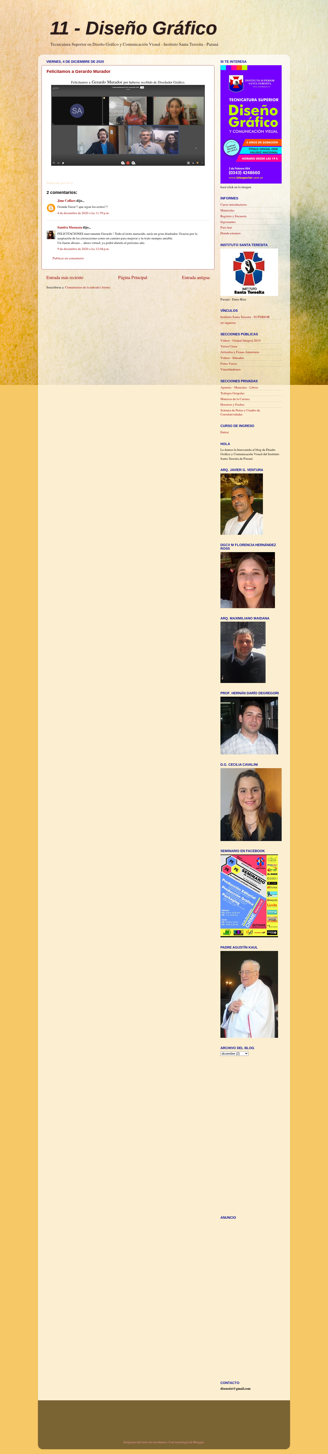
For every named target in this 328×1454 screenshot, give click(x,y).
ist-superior (228, 322)
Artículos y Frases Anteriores (239, 352)
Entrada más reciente (64, 277)
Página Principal (132, 277)
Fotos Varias (228, 363)
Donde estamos (230, 233)
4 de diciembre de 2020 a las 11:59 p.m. (83, 213)
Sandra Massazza (69, 227)
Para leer (226, 227)
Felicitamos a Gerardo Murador (78, 71)
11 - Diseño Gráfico (133, 28)
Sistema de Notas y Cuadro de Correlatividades (240, 412)
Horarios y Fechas (232, 404)
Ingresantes (228, 222)
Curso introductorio (233, 204)
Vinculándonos (230, 369)
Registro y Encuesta (233, 216)
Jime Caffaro (66, 200)
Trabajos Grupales (232, 393)
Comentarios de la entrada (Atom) (87, 287)
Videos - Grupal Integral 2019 (240, 340)
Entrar (224, 432)
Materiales (227, 210)
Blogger (198, 1442)
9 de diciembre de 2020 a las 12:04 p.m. (83, 249)
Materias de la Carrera (235, 399)
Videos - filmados (232, 358)
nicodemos (160, 1442)
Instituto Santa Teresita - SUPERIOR (245, 317)
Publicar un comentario (68, 258)
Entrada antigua (196, 277)
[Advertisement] (133, 298)
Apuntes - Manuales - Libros (239, 387)
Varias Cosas (228, 346)
